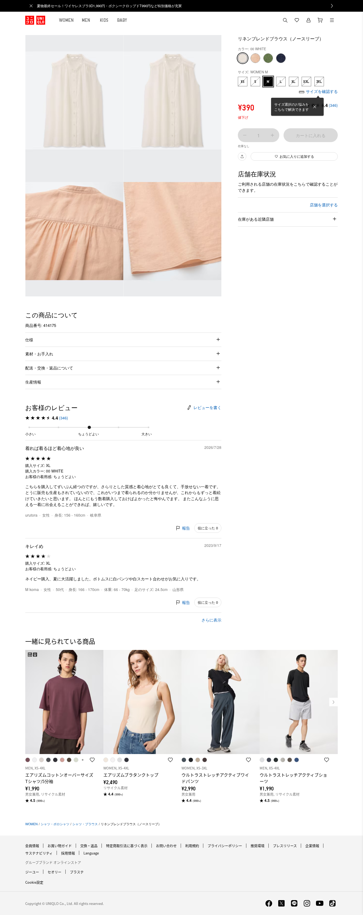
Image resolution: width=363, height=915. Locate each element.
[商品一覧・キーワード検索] (332, 20)
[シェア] (242, 156)
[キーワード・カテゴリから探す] (285, 20)
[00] (242, 58)
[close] (31, 6)
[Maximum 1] (272, 135)
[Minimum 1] (245, 135)
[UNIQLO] (35, 20)
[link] (187, 6)
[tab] (66, 20)
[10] (255, 58)
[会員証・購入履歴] (308, 20)
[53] (268, 58)
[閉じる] (314, 107)
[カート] (320, 20)
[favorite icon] (92, 760)
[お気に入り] (297, 20)
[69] (281, 58)
